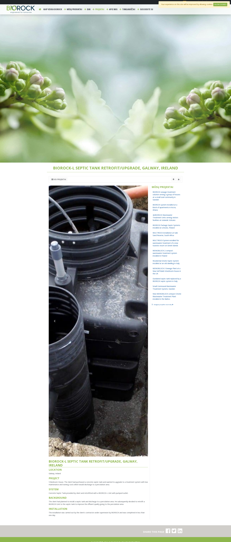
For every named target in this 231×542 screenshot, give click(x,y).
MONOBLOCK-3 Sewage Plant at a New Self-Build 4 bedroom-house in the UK (167, 271)
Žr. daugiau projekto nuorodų (162, 304)
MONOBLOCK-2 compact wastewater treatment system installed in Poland (165, 253)
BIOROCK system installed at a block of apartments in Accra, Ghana (165, 207)
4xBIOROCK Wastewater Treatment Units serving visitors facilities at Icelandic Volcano (165, 217)
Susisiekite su (146, 9)
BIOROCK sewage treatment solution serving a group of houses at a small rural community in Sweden (166, 196)
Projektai (99, 9)
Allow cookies (220, 4)
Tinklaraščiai (128, 9)
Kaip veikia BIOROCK (52, 9)
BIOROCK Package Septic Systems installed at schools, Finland (166, 226)
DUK (88, 9)
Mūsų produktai (74, 9)
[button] (54, 321)
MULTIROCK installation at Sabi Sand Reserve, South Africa (165, 234)
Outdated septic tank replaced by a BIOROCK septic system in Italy (167, 279)
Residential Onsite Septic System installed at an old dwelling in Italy (166, 262)
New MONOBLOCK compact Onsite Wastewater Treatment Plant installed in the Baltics (167, 296)
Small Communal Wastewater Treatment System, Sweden (164, 287)
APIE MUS (113, 9)
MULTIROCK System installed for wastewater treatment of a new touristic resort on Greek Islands (166, 243)
